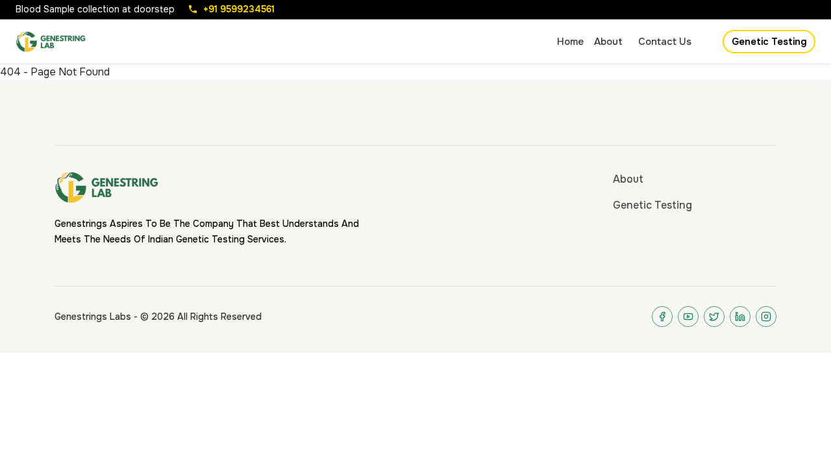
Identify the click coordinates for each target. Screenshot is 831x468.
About (628, 179)
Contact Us (664, 41)
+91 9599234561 (239, 9)
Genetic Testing (769, 41)
